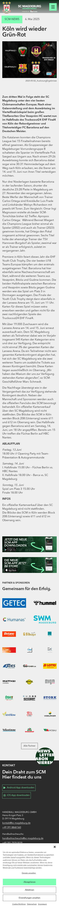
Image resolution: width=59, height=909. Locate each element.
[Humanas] (14, 619)
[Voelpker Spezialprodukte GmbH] (50, 714)
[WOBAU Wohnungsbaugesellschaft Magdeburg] (50, 729)
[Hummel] (45, 603)
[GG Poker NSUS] (29, 666)
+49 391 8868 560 (11, 827)
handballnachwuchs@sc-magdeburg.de (22, 838)
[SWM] (45, 619)
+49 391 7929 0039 (12, 843)
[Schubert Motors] (29, 698)
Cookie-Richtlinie (19, 904)
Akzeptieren (30, 882)
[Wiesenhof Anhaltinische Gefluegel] (29, 729)
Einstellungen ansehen (29, 897)
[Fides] (9, 666)
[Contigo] (50, 634)
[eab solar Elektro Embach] (9, 650)
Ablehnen (29, 889)
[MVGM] (50, 682)
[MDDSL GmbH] (29, 682)
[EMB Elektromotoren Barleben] (29, 650)
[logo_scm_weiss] (6, 7)
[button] (54, 846)
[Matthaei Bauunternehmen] (9, 682)
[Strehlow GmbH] (9, 714)
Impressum (42, 904)
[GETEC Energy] (14, 603)
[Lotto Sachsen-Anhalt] (50, 666)
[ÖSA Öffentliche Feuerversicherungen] (9, 698)
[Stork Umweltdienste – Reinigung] (50, 698)
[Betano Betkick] (9, 634)
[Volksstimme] (9, 729)
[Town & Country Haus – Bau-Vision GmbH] (29, 714)
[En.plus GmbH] (50, 650)
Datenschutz (32, 904)
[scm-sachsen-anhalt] (29, 8)
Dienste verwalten (29, 873)
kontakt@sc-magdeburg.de (16, 823)
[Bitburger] (29, 634)
